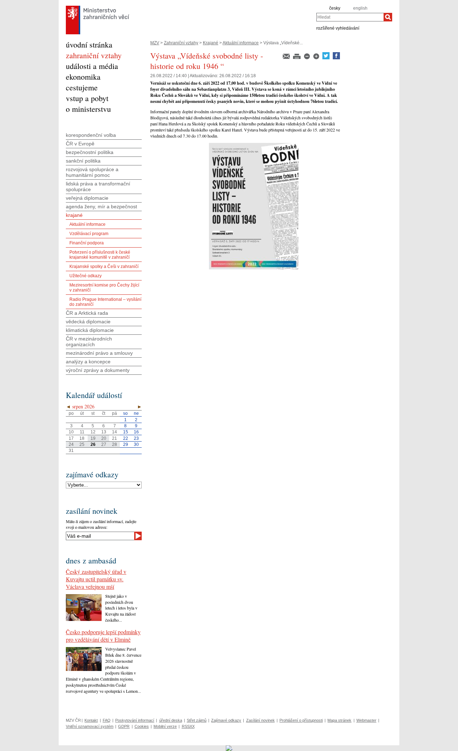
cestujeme (82, 87)
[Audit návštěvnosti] (229, 747)
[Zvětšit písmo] (316, 57)
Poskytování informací (134, 720)
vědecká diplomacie (88, 321)
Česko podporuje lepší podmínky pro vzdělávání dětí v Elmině (103, 635)
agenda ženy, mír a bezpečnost (101, 206)
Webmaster (366, 720)
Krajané (210, 42)
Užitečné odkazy (85, 275)
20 (103, 438)
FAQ (107, 720)
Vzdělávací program (88, 233)
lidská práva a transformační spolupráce (98, 186)
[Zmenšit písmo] (307, 57)
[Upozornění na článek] (287, 57)
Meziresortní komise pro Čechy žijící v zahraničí (104, 288)
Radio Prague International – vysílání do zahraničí (105, 302)
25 (81, 444)
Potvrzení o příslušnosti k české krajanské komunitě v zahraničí (99, 255)
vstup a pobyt (87, 98)
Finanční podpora (86, 242)
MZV (154, 42)
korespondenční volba (91, 135)
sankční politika (83, 161)
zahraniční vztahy (94, 55)
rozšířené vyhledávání (337, 28)
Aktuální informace (241, 42)
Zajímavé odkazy (226, 720)
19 (93, 438)
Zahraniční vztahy (181, 42)
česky (334, 8)
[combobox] (350, 17)
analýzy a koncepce (88, 361)
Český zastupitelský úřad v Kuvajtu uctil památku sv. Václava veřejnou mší (96, 579)
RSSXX (188, 726)
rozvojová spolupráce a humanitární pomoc (92, 172)
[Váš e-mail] (100, 536)
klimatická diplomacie (90, 330)
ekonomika (83, 76)
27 (103, 444)
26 (93, 444)
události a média (92, 66)
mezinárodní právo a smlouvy (99, 353)
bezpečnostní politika (89, 152)
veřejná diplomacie (87, 198)
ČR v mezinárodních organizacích (89, 341)
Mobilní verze (165, 726)
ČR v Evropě (80, 143)
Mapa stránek (339, 720)
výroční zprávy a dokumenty (98, 370)
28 (114, 444)
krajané (74, 215)
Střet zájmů (196, 720)
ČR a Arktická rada (87, 313)
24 (71, 444)
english (360, 8)
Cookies (142, 726)
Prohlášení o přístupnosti (301, 720)
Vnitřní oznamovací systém (89, 726)
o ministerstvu (88, 109)
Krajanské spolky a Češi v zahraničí (103, 266)
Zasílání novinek (260, 720)
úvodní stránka (89, 44)
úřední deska (170, 720)
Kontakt (91, 720)
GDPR (124, 726)
